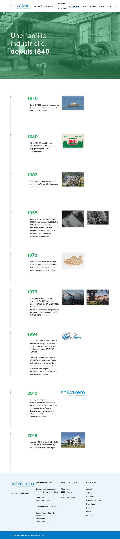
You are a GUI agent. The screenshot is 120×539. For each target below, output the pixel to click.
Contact (89, 515)
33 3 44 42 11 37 (44, 497)
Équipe (89, 507)
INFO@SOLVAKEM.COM (20, 493)
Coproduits (90, 496)
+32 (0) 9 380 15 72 (69, 497)
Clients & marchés (93, 500)
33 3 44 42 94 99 (45, 500)
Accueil (89, 489)
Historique (90, 504)
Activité (89, 493)
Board (88, 511)
